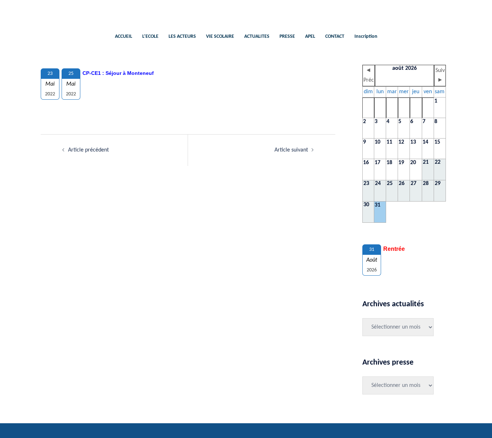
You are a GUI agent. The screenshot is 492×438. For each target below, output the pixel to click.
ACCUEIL (123, 36)
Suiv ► (440, 75)
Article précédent (88, 150)
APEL (310, 36)
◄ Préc (368, 75)
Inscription (365, 36)
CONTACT (334, 36)
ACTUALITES (256, 36)
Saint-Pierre (246, 13)
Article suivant (291, 150)
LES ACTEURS (182, 36)
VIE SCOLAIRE (220, 36)
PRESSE (287, 36)
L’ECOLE (150, 36)
